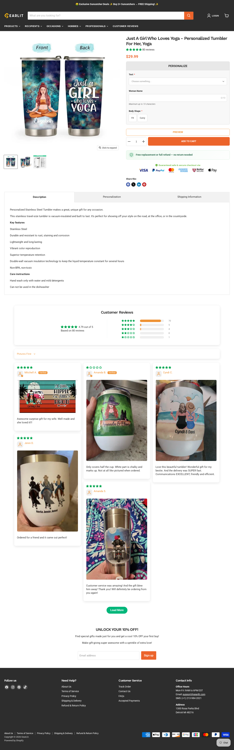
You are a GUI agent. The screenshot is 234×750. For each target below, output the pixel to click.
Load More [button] (117, 610)
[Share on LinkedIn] (139, 184)
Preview (178, 132)
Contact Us (124, 691)
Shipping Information (189, 196)
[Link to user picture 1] (47, 396)
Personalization (112, 196)
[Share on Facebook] (128, 184)
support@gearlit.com (194, 694)
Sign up (148, 655)
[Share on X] (133, 184)
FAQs (121, 696)
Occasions (54, 26)
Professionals (95, 26)
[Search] (188, 16)
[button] (134, 49)
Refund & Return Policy (73, 705)
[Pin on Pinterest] (144, 184)
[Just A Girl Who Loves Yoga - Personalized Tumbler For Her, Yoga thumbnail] (10, 162)
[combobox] (106, 16)
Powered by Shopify (13, 740)
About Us (66, 686)
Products (11, 26)
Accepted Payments (129, 700)
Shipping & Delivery (71, 700)
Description (39, 197)
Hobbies (73, 26)
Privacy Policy (68, 696)
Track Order (125, 686)
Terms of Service (70, 691)
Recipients (32, 26)
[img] (25, 367)
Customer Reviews (125, 26)
